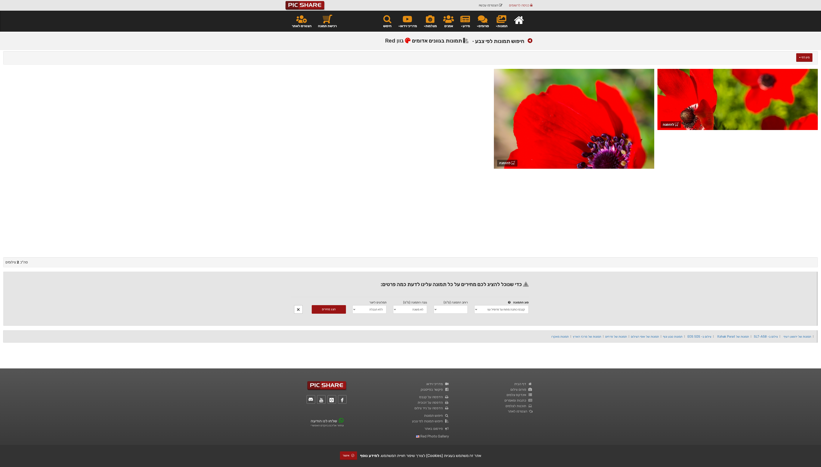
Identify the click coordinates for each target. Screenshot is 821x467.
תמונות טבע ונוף (672, 336)
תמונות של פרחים (616, 336)
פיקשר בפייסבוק (432, 389)
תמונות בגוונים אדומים (437, 41)
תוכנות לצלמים (516, 406)
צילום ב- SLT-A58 (766, 336)
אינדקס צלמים (517, 395)
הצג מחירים (329, 309)
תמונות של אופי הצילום (645, 336)
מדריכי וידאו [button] (408, 26)
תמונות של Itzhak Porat (733, 336)
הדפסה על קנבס (431, 397)
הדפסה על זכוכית (431, 402)
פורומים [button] (483, 26)
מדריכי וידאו (435, 384)
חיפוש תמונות (434, 416)
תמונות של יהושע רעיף (797, 336)
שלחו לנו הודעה (324, 421)
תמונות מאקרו (560, 336)
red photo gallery (434, 436)
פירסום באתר (434, 429)
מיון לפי (805, 57)
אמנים (448, 26)
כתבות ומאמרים (516, 400)
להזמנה (669, 125)
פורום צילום (519, 389)
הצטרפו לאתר (302, 26)
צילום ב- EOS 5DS (699, 336)
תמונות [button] (503, 26)
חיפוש (387, 26)
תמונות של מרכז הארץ (587, 336)
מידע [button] (466, 26)
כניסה (519, 5)
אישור (346, 455)
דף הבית (521, 384)
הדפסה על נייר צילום (429, 408)
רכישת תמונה (327, 26)
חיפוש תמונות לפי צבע (499, 41)
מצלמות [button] (431, 26)
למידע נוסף (369, 455)
